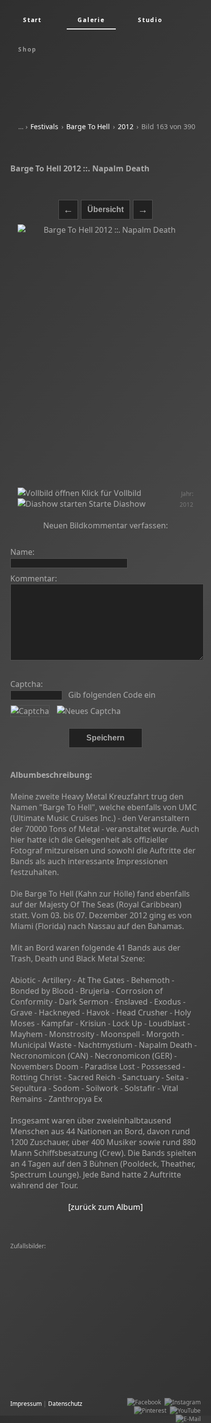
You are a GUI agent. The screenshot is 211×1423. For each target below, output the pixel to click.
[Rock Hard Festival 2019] (135, 1380)
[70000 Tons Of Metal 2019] (50, 1288)
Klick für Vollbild (110, 493)
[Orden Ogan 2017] (120, 1313)
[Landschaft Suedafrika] (157, 1330)
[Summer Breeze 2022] (124, 1263)
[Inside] (23, 1313)
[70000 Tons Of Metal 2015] (50, 1255)
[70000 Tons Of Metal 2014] (50, 1296)
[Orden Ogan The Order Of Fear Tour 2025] (71, 1280)
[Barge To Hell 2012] (41, 1271)
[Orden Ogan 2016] (63, 1313)
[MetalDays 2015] (116, 1288)
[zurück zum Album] (105, 1207)
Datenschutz (65, 1403)
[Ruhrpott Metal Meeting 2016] (134, 1346)
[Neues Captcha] (89, 711)
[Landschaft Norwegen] (45, 1338)
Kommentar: (33, 578)
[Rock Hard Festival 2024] (107, 1271)
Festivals (44, 126)
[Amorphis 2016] (115, 1296)
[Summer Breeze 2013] (151, 1305)
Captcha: (26, 684)
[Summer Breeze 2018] (124, 1255)
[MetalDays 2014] (97, 1330)
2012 (125, 126)
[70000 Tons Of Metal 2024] (50, 1263)
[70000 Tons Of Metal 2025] (50, 1321)
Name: (22, 552)
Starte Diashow (116, 503)
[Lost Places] (98, 1305)
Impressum (26, 1403)
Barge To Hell (88, 126)
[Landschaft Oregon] (41, 1363)
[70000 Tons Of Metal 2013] (118, 1338)
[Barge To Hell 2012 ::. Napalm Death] (105, 356)
